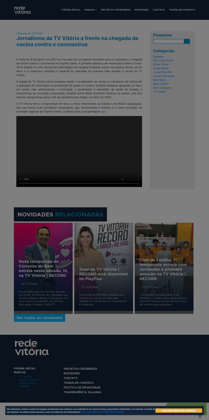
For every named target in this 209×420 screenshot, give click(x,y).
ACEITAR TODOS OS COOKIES (178, 410)
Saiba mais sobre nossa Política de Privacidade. (103, 412)
